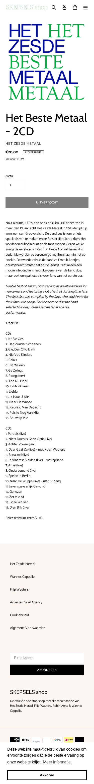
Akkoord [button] (47, 775)
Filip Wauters (19, 590)
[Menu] (85, 7)
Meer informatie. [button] (57, 762)
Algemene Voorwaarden (27, 628)
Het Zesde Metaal (22, 564)
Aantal (10, 176)
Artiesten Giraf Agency (26, 602)
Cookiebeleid (19, 615)
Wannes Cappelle (22, 577)
